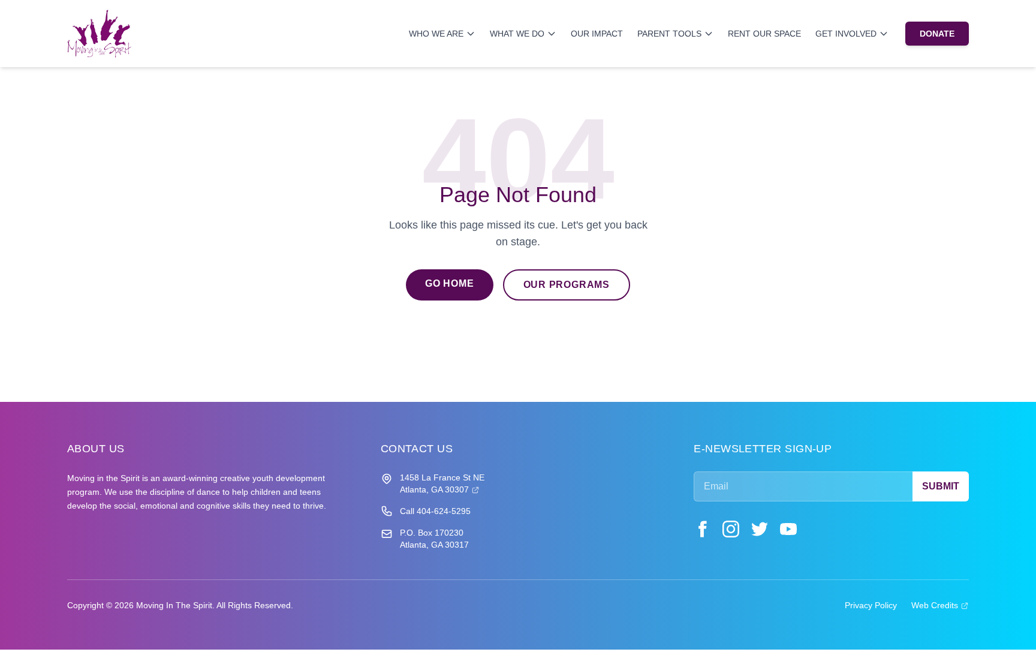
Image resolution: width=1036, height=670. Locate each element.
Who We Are (436, 33)
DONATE (937, 33)
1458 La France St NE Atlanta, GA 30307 (442, 483)
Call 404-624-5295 (435, 511)
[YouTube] (788, 529)
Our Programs (566, 285)
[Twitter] (759, 529)
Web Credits (940, 605)
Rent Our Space (764, 33)
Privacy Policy (871, 605)
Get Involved (846, 33)
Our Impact (597, 33)
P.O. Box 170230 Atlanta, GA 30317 (434, 538)
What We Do (517, 33)
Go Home (449, 283)
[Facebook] (702, 529)
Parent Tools (669, 33)
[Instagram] (730, 529)
